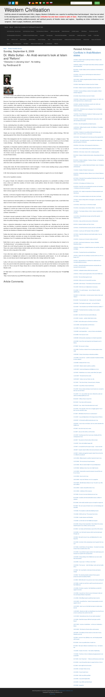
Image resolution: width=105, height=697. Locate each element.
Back (5, 48)
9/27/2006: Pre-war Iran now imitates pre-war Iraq (85, 494)
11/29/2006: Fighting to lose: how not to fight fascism (86, 468)
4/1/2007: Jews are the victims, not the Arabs (84, 431)
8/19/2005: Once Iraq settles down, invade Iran (84, 642)
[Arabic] (44, 3)
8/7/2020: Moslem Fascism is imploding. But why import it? (87, 87)
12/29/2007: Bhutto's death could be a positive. (84, 366)
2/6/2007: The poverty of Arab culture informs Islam (86, 440)
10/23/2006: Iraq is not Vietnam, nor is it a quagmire (86, 479)
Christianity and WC (93, 31)
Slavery (8, 43)
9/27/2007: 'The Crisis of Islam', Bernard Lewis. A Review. (87, 382)
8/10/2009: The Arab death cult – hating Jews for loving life (87, 300)
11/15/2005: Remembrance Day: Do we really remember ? (87, 616)
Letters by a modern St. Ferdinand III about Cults (28, 27)
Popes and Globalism (96, 39)
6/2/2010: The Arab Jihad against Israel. (83, 277)
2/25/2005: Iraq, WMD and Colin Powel (83, 682)
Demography (50, 35)
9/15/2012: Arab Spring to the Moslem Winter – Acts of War (87, 208)
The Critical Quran (17, 43)
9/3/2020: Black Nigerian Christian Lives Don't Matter (86, 84)
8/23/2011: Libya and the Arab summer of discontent (86, 221)
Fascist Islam (72, 35)
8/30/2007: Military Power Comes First (82, 399)
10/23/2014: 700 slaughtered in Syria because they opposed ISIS (88, 137)
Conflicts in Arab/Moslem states (30, 35)
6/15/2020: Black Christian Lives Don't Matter (84, 96)
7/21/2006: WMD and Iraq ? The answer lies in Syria (86, 514)
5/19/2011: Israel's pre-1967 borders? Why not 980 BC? (86, 231)
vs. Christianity (48, 43)
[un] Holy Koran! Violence (42, 31)
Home (6, 27)
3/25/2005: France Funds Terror (81, 672)
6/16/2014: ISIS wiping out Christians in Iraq (84, 183)
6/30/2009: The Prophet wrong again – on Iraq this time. (87, 303)
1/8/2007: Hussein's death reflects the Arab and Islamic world (88, 450)
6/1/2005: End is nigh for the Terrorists (82, 665)
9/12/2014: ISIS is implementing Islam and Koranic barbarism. (88, 148)
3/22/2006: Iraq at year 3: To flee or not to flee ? (85, 562)
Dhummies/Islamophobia (61, 35)
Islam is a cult (14, 39)
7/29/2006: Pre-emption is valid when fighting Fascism (86, 510)
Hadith (89, 35)
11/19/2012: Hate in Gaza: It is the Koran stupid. (85, 204)
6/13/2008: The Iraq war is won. (81, 334)
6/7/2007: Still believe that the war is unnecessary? (85, 413)
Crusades (42, 35)
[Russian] (51, 3)
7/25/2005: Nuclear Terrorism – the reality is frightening (87, 650)
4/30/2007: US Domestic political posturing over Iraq (86, 420)
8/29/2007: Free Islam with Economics (82, 402)
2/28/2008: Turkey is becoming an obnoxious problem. (86, 354)
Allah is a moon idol (55, 31)
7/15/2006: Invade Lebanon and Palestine (83, 517)
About (11, 27)
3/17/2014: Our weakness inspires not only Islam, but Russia (87, 196)
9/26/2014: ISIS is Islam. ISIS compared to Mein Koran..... (87, 145)
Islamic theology (41, 39)
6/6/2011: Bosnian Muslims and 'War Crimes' (84, 224)
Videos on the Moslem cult (37, 43)
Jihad (49, 39)
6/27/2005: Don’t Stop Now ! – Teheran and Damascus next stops (89, 659)
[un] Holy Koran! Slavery (28, 31)
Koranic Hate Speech (57, 39)
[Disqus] (36, 304)
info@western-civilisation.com (66, 690)
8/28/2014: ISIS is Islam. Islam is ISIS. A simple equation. (86, 152)
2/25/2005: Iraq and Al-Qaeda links (82, 678)
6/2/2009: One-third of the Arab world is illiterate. (85, 315)
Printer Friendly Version (15, 48)
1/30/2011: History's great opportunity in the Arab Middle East (88, 273)
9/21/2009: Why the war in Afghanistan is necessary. (86, 287)
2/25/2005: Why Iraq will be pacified (82, 675)
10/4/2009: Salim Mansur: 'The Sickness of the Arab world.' (87, 283)
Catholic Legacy (75, 31)
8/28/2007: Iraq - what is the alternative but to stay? (86, 405)
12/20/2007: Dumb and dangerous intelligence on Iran (86, 369)
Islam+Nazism (23, 39)
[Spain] (36, 3)
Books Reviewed (65, 31)
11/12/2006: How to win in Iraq (81, 476)
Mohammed (86, 39)
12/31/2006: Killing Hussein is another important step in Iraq (87, 458)
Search (97, 3)
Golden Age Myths (81, 35)
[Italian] (40, 3)
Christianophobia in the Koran (14, 35)
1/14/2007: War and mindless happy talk (83, 443)
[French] (29, 3)
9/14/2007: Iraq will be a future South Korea (84, 385)
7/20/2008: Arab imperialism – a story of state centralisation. (88, 331)
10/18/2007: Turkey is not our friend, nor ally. (84, 379)
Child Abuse (84, 31)
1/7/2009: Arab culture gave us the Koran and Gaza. (86, 321)
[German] (33, 3)
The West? (26, 43)
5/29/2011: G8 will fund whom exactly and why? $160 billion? (88, 227)
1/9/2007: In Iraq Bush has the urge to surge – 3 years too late (88, 446)
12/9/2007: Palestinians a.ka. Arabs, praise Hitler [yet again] (87, 372)
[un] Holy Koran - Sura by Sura (14, 31)
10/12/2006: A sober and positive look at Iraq (84, 487)
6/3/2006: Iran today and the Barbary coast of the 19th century (88, 529)
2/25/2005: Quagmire (79, 685)
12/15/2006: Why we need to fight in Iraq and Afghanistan (87, 464)
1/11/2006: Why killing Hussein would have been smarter (87, 598)
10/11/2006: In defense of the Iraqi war (83, 491)
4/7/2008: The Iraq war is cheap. (81, 346)
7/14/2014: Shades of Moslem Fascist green (84, 170)
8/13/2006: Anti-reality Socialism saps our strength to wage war (88, 502)
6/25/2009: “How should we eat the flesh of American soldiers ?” (88, 306)
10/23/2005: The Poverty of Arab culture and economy (86, 629)
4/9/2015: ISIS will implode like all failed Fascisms (85, 124)
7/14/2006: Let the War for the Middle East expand (85, 520)
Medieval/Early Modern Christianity (73, 39)
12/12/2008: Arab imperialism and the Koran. (84, 324)
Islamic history (32, 39)
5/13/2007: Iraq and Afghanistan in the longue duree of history (88, 417)
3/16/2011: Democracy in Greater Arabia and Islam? (86, 239)
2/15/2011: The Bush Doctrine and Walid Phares (85, 252)
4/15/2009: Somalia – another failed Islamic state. (85, 318)
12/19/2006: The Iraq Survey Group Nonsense (84, 461)
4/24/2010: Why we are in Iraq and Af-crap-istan (85, 280)
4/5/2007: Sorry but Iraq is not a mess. (82, 428)
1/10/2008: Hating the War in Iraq (81, 362)
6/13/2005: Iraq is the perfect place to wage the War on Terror (88, 662)
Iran (8, 39)
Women (56, 43)
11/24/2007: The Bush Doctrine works (82, 375)
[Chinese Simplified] (47, 3)
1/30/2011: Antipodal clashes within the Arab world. (86, 270)
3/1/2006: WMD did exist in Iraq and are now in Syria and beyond (89, 580)
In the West (96, 35)
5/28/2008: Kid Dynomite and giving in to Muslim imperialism (88, 338)
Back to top (52, 694)
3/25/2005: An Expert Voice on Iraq (82, 669)
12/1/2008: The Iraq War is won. (81, 328)
